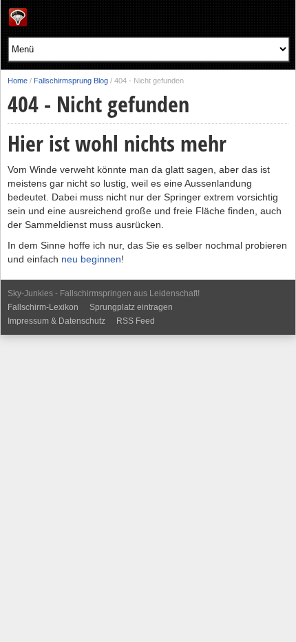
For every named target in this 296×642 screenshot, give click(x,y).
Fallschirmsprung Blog (71, 80)
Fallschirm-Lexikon (43, 307)
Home (18, 80)
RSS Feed (135, 321)
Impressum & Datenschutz (56, 321)
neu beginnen (91, 259)
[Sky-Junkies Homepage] (18, 24)
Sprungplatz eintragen (131, 307)
